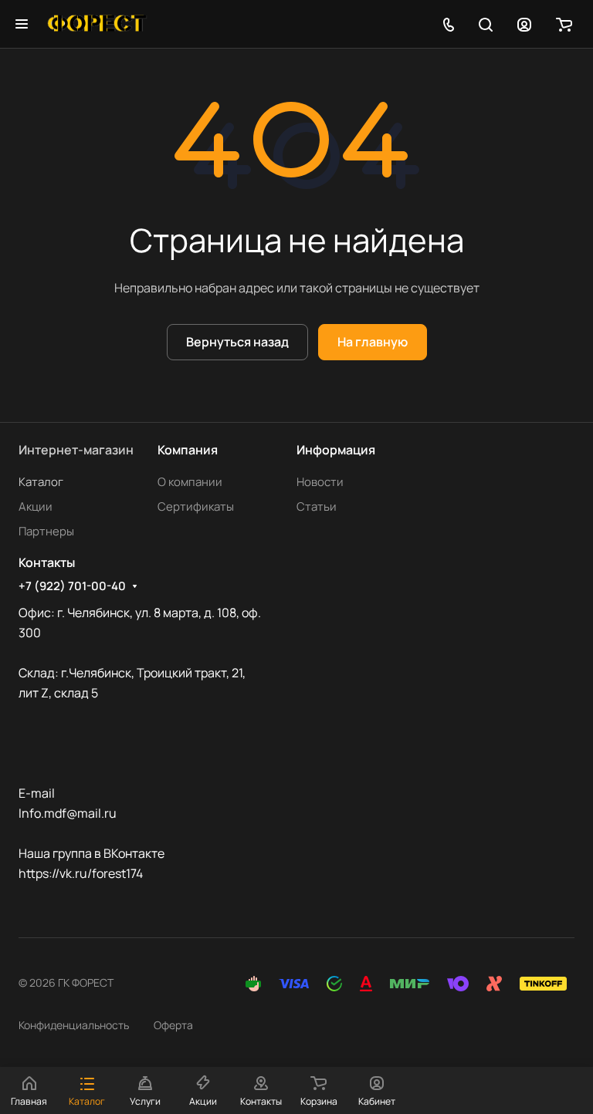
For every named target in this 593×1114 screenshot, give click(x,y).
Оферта (173, 1025)
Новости (320, 482)
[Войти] (524, 24)
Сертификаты (196, 506)
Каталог (41, 482)
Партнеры (46, 531)
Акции (36, 506)
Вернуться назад (237, 341)
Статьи (316, 506)
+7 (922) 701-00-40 (72, 586)
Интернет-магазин (76, 449)
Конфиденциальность (74, 1025)
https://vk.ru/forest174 (81, 873)
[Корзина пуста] (564, 24)
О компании (190, 482)
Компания (188, 449)
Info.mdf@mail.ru (68, 813)
